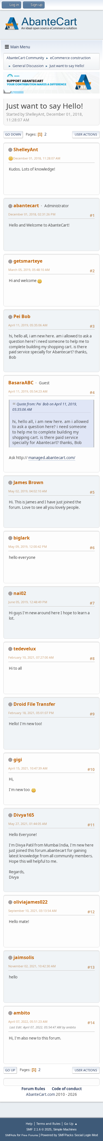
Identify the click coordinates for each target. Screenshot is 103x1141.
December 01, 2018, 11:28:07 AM (36, 158)
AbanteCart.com (40, 1094)
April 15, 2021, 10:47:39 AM (27, 768)
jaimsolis (23, 957)
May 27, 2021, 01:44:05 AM (27, 823)
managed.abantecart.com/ (51, 457)
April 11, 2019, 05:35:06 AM (27, 325)
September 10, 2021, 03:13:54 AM (32, 910)
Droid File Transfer (34, 704)
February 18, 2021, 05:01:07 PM (31, 713)
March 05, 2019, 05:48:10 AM (29, 269)
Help (29, 1123)
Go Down (13, 134)
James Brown (28, 482)
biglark (21, 538)
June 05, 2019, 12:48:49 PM (27, 602)
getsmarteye (27, 261)
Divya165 (23, 815)
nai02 (19, 593)
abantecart (26, 205)
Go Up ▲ (71, 1123)
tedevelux (24, 649)
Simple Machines (65, 1129)
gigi (17, 759)
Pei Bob (21, 316)
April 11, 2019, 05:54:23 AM (27, 391)
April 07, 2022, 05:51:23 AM (27, 1021)
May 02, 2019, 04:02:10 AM (27, 491)
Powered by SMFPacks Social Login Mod (69, 1135)
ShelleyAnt (25, 149)
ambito (21, 1013)
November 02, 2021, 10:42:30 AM (32, 966)
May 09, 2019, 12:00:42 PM (27, 546)
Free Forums (29, 1135)
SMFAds (10, 1135)
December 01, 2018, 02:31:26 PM (32, 214)
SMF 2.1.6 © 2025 (39, 1129)
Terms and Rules (48, 1123)
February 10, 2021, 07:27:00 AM (31, 657)
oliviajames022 (30, 902)
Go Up (10, 1070)
